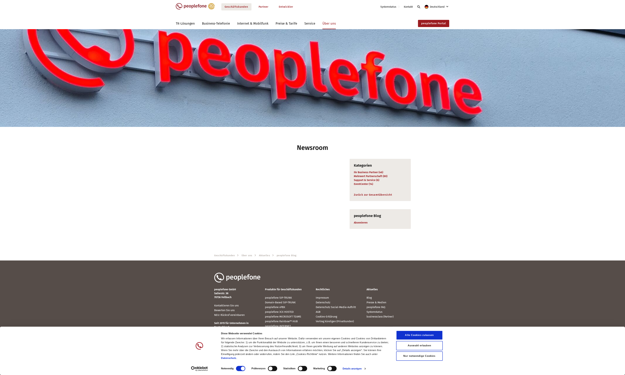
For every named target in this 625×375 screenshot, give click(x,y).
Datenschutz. (229, 358)
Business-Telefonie (216, 23)
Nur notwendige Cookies (419, 355)
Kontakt (408, 6)
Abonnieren (361, 222)
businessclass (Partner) (380, 316)
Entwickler (286, 6)
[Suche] (419, 7)
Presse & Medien (376, 302)
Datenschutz (323, 302)
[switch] (272, 368)
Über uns (329, 23)
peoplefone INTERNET (278, 326)
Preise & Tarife (286, 23)
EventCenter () (363, 184)
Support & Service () (366, 180)
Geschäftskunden (236, 6)
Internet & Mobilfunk (252, 23)
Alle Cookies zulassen (419, 335)
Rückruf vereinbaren (233, 315)
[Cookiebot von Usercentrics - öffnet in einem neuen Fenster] (199, 368)
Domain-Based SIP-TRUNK (280, 302)
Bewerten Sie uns (224, 310)
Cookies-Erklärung (326, 316)
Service (309, 23)
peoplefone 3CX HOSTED (279, 311)
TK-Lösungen (185, 23)
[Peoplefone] (195, 8)
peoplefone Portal (433, 23)
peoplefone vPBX (275, 307)
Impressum (322, 297)
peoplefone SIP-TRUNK (278, 297)
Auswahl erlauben (419, 345)
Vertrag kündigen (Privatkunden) (335, 321)
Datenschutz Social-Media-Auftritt (336, 307)
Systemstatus (374, 311)
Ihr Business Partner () (368, 172)
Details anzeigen (352, 368)
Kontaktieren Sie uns (226, 305)
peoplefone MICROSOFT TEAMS (283, 316)
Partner (264, 6)
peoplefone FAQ (376, 307)
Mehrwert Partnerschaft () (370, 176)
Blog (369, 297)
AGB (318, 311)
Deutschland (437, 6)
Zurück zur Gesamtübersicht (373, 194)
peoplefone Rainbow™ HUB (281, 321)
